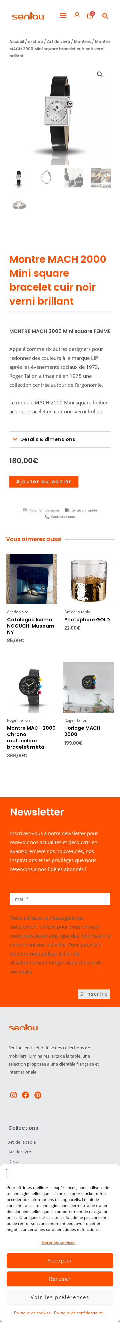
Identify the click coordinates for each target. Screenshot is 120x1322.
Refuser (60, 1278)
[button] (63, 15)
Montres (82, 41)
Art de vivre (58, 41)
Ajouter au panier (44, 481)
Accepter (60, 1260)
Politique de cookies (32, 1313)
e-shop (35, 41)
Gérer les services (58, 1242)
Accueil (16, 41)
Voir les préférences (60, 1297)
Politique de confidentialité (78, 1313)
